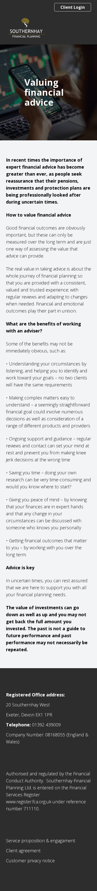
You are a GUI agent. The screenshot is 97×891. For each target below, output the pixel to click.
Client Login (72, 7)
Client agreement (23, 851)
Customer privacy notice (30, 861)
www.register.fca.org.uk (28, 802)
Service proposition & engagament (40, 841)
